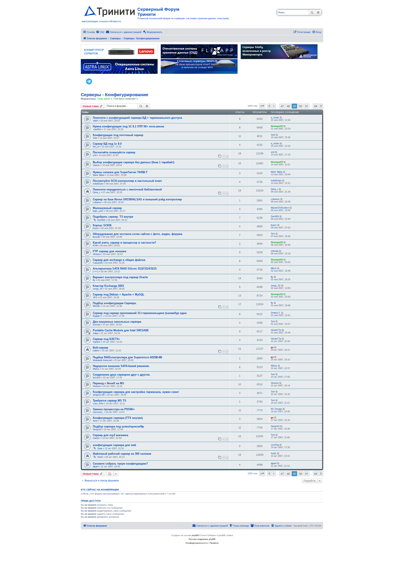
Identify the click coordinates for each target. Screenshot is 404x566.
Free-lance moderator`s (125, 98)
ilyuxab (96, 237)
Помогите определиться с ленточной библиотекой (127, 189)
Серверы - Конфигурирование (114, 94)
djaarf (95, 466)
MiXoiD (96, 306)
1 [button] (274, 106)
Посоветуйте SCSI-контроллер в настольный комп (127, 180)
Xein (95, 138)
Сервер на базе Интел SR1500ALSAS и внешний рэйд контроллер (137, 199)
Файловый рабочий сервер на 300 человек (122, 453)
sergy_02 (97, 288)
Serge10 (97, 429)
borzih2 (96, 377)
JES (95, 297)
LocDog (275, 444)
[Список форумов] (109, 10)
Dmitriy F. (275, 312)
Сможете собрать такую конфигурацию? (120, 463)
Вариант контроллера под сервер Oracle (120, 277)
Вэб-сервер (100, 347)
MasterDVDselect (280, 207)
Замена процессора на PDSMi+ (114, 409)
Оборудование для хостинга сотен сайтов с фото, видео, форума (137, 234)
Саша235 (98, 262)
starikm (96, 342)
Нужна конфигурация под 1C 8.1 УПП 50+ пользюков (128, 126)
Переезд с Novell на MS (108, 383)
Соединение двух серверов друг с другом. (121, 374)
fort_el (96, 146)
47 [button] (282, 106)
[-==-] (95, 271)
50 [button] (300, 106)
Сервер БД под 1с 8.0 (107, 143)
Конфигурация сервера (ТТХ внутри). (118, 417)
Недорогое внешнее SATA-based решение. (121, 366)
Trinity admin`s (104, 98)
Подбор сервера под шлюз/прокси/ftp (118, 426)
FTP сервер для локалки (109, 251)
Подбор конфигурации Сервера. (115, 303)
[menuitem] (100, 32)
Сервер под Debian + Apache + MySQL (118, 294)
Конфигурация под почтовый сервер (118, 135)
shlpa (95, 333)
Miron (273, 268)
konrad (96, 324)
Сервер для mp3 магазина (110, 435)
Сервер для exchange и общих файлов (119, 259)
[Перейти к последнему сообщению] (281, 117)
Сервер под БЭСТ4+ (106, 339)
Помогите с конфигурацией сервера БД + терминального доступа (137, 117)
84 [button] (315, 106)
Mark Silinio (98, 175)
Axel (95, 420)
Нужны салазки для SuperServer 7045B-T (120, 172)
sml (94, 155)
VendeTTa (276, 330)
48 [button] (288, 106)
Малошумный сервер (107, 208)
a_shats (275, 117)
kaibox (96, 350)
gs (272, 347)
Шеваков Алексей (102, 360)
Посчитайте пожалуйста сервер (114, 152)
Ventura (97, 254)
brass (96, 228)
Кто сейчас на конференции (100, 489)
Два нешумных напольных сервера (117, 321)
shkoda (274, 251)
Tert (273, 233)
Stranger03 (277, 126)
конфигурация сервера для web (114, 445)
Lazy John (98, 403)
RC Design (276, 409)
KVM (95, 245)
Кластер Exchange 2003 (108, 285)
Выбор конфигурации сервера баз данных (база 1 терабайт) (133, 162)
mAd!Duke (98, 183)
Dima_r (96, 192)
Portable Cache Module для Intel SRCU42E (121, 330)
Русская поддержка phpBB (202, 539)
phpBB (195, 535)
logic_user (98, 211)
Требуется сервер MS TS (109, 400)
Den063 (101, 220)
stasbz (96, 438)
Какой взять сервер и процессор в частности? (124, 242)
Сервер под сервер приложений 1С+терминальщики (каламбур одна (139, 313)
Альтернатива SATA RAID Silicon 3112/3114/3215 (125, 268)
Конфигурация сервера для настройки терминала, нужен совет (136, 392)
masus (96, 165)
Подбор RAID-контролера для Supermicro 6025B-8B (127, 357)
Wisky (96, 369)
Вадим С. (98, 316)
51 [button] (306, 106)
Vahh (95, 120)
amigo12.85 (99, 395)
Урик (99, 448)
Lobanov (97, 202)
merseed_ (98, 412)
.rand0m (97, 129)
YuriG (100, 457)
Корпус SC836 (102, 225)
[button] (262, 106)
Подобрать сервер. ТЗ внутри (113, 216)
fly (94, 280)
